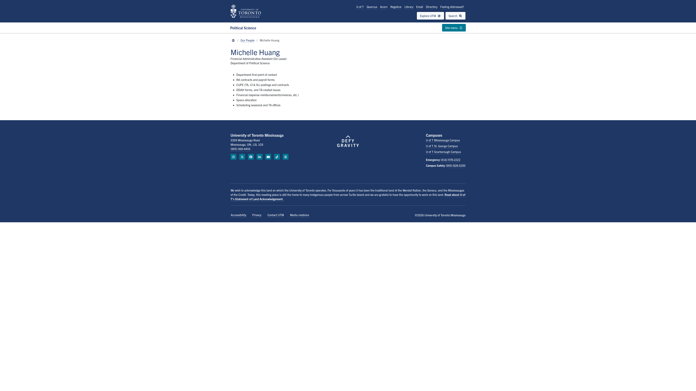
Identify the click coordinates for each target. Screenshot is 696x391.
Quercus (372, 7)
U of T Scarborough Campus (443, 152)
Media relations (299, 215)
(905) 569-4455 (240, 149)
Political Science (243, 28)
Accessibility (238, 215)
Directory (431, 7)
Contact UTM (276, 215)
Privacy (256, 215)
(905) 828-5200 (455, 165)
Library (409, 7)
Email (419, 7)
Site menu (451, 28)
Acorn (384, 7)
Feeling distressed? (452, 7)
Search (453, 16)
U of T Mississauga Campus (443, 140)
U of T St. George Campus (442, 146)
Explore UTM (428, 16)
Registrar (396, 7)
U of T (360, 7)
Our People (247, 40)
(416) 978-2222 (450, 159)
